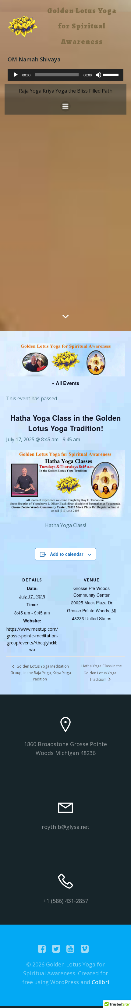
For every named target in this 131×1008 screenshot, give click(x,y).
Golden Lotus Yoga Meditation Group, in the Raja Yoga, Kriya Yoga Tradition (40, 673)
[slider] (111, 74)
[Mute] (98, 75)
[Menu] (65, 106)
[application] (65, 75)
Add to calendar (66, 554)
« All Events (65, 383)
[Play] (15, 75)
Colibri (100, 982)
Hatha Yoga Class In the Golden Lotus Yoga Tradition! (101, 672)
